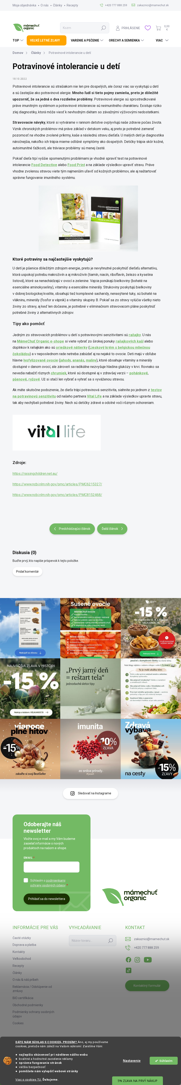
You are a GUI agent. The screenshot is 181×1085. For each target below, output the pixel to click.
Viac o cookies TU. (28, 1079)
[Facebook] (128, 959)
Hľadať (103, 28)
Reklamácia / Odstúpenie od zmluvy (32, 989)
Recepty (72, 5)
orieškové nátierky (71, 347)
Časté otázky (22, 938)
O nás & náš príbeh (25, 979)
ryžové (34, 379)
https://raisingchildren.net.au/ (35, 473)
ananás (78, 360)
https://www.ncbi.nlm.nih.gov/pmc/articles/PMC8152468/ (57, 495)
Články (57, 5)
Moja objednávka (24, 5)
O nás (45, 5)
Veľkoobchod (22, 958)
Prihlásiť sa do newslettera (46, 899)
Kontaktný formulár (147, 985)
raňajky (135, 335)
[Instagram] (137, 959)
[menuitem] (19, 40)
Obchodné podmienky (28, 1005)
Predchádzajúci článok (74, 528)
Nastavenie (132, 1061)
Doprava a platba (24, 945)
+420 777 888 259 (146, 947)
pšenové (20, 379)
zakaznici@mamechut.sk (151, 939)
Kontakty (19, 952)
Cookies (18, 1023)
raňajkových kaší (129, 341)
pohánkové (138, 373)
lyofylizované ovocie (40, 360)
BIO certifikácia (23, 998)
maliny (91, 360)
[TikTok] (128, 969)
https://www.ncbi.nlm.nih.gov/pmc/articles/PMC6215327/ (57, 484)
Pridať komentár (27, 571)
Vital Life (94, 396)
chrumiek (58, 373)
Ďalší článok (110, 528)
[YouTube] (148, 959)
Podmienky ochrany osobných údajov (33, 1014)
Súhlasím (165, 1060)
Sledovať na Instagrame (94, 793)
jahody (65, 360)
